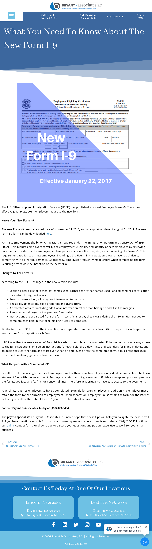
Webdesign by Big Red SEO (76, 544)
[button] (11, 15)
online (11, 425)
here (48, 233)
